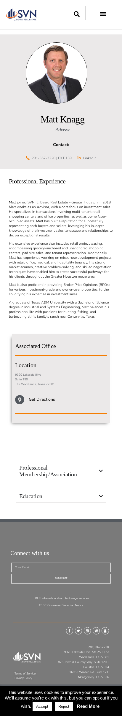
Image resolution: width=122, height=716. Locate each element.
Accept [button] (42, 706)
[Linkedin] (87, 630)
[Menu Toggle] (103, 12)
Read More (88, 706)
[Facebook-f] (69, 630)
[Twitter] (78, 630)
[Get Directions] (19, 399)
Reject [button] (63, 706)
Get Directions (42, 399)
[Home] (96, 630)
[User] (105, 630)
